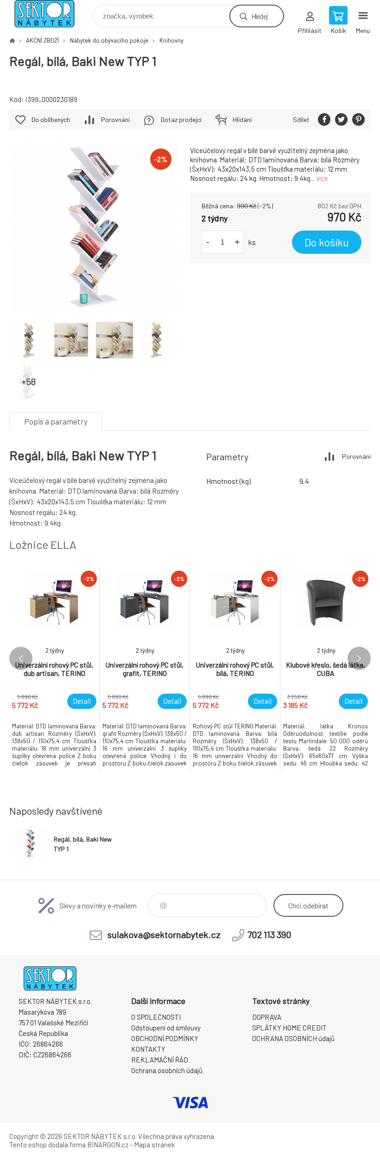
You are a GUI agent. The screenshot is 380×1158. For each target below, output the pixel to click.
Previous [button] (20, 658)
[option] (54, 669)
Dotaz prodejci (181, 119)
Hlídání (242, 119)
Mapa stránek (154, 1144)
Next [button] (359, 658)
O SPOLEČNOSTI (156, 1017)
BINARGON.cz (107, 1144)
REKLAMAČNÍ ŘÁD (159, 1059)
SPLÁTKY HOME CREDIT (289, 1027)
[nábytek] (12, 40)
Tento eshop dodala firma (47, 1144)
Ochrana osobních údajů (167, 1070)
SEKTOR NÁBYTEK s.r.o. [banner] (50, 13)
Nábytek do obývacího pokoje (109, 40)
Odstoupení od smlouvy (166, 1027)
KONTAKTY (148, 1049)
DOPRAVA (266, 1017)
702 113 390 (269, 934)
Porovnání (115, 119)
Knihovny (171, 40)
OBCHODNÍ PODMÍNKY (164, 1038)
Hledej (259, 16)
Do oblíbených (51, 119)
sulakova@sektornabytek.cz (164, 934)
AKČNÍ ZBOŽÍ (42, 40)
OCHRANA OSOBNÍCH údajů (293, 1038)
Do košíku (326, 242)
